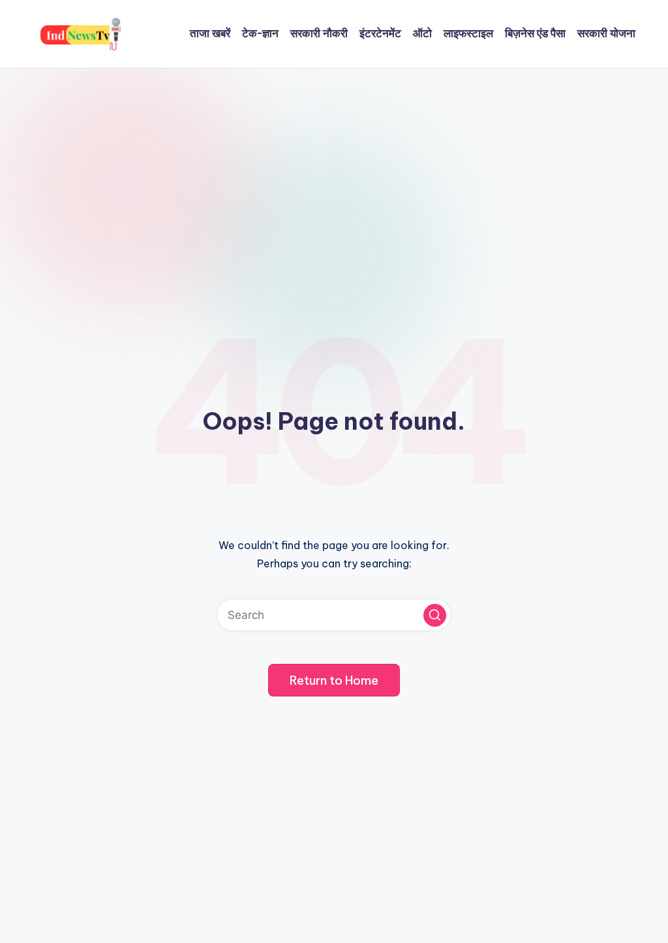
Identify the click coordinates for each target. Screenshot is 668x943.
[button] (434, 615)
